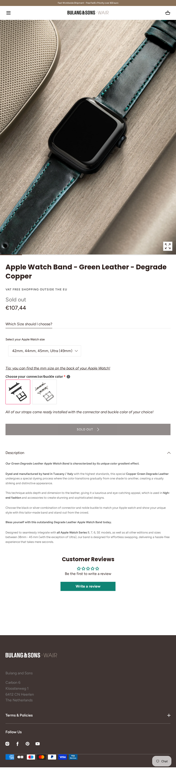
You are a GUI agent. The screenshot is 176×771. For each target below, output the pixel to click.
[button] (8, 13)
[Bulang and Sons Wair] (88, 13)
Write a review (88, 586)
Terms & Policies (19, 715)
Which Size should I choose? (29, 324)
